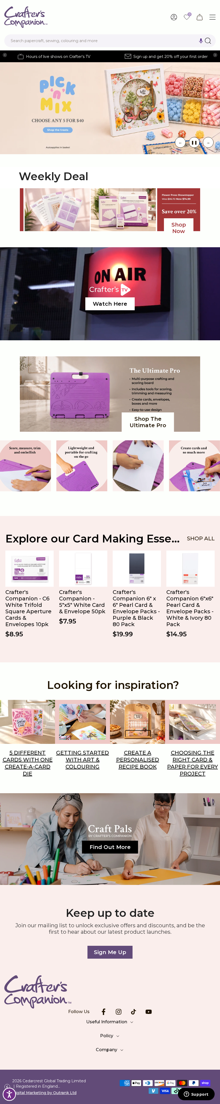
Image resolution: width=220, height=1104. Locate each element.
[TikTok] (133, 1012)
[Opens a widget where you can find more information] (196, 1094)
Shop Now (178, 227)
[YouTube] (148, 1012)
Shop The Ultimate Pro (148, 422)
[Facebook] (103, 1012)
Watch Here (110, 304)
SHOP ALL (201, 538)
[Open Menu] (212, 17)
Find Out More (110, 847)
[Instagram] (118, 1012)
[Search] (208, 41)
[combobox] (110, 40)
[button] (201, 40)
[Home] (110, 992)
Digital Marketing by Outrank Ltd (44, 1092)
